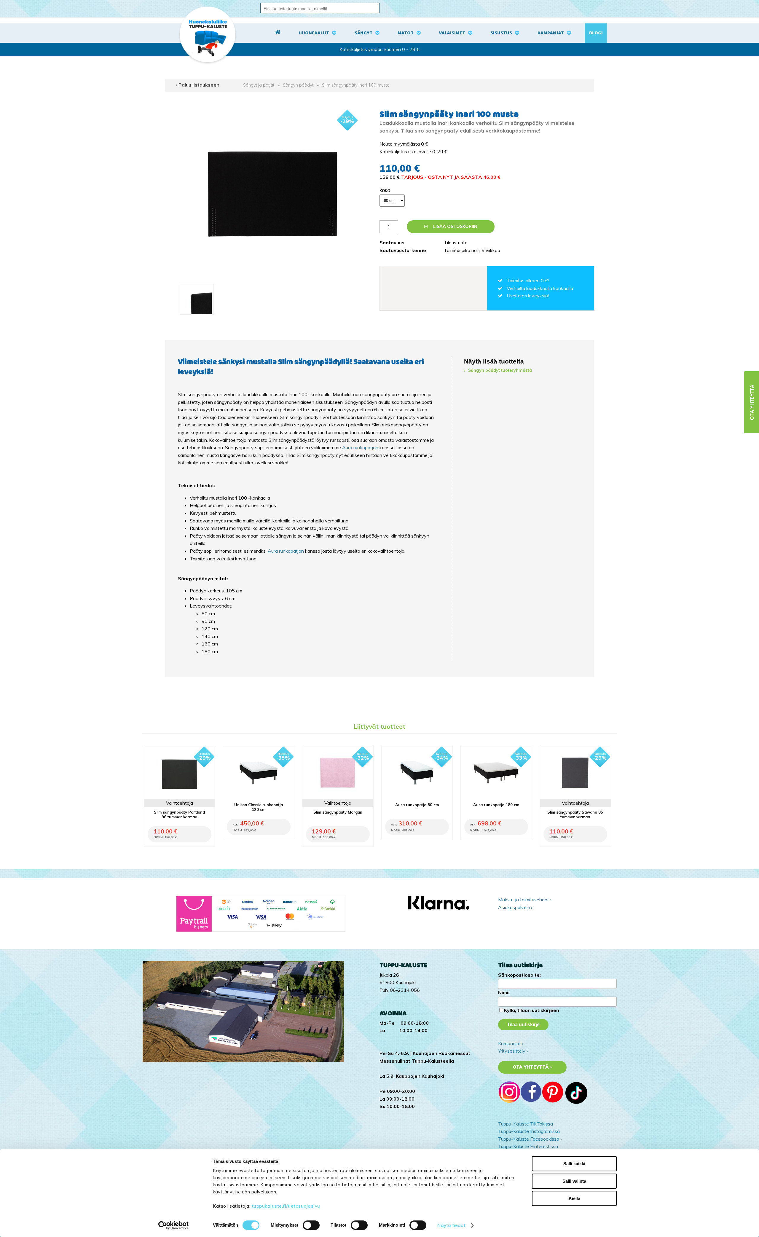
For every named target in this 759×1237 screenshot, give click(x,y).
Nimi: (503, 992)
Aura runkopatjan (360, 447)
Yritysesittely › (513, 1051)
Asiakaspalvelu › (515, 907)
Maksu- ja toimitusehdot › (524, 900)
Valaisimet (452, 33)
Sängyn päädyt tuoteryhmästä (500, 370)
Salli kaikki (574, 1163)
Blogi (596, 33)
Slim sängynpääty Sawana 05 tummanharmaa (575, 814)
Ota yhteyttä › (532, 1067)
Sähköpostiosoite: (519, 975)
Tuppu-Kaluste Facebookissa (528, 1139)
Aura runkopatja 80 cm (417, 804)
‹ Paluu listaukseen (197, 85)
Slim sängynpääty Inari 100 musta (356, 85)
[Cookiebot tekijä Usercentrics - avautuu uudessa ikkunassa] (174, 1225)
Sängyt (363, 33)
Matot (406, 33)
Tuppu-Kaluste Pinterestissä (528, 1146)
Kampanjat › (510, 1043)
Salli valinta (574, 1181)
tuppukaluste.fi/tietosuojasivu (286, 1206)
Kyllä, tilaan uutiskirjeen (531, 1010)
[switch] (311, 1225)
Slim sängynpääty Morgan (337, 812)
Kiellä (574, 1198)
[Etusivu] (278, 33)
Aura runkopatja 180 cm (496, 804)
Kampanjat (551, 33)
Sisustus (501, 33)
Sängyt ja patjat (258, 85)
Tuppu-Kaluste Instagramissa (529, 1131)
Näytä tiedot (451, 1225)
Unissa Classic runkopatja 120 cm (258, 807)
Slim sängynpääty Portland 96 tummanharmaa (179, 814)
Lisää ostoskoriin (454, 226)
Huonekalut (314, 33)
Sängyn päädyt (298, 85)
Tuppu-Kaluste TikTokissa (525, 1124)
